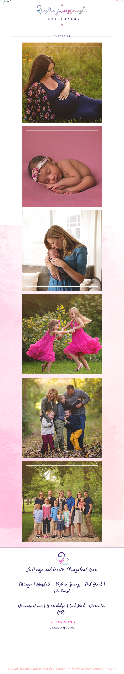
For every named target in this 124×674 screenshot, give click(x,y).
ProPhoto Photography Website (94, 668)
